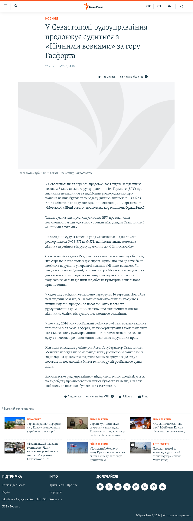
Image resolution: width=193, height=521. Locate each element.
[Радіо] (181, 6)
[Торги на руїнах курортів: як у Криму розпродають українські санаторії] (15, 423)
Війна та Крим (99, 419)
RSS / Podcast (11, 506)
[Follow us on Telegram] (126, 487)
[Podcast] (153, 487)
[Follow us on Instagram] (135, 487)
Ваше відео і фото (13, 485)
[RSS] (144, 487)
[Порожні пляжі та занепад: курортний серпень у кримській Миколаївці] (140, 447)
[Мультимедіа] (170, 6)
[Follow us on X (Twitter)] (109, 487)
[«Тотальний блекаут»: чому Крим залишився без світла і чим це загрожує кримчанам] (77, 447)
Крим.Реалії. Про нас (63, 485)
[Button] (107, 76)
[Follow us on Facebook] (100, 487)
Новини (51, 19)
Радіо (6, 492)
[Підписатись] (162, 487)
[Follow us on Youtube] (118, 487)
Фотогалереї (161, 444)
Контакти (55, 499)
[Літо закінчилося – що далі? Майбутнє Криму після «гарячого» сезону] (140, 423)
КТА (158, 6)
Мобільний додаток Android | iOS (24, 499)
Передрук (56, 492)
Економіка (34, 419)
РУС (148, 6)
